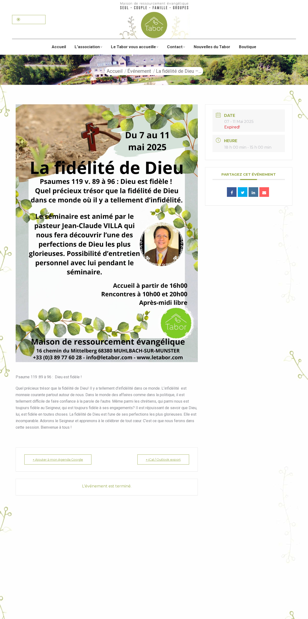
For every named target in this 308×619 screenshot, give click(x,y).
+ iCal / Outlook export (163, 459)
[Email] (264, 192)
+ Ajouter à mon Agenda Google (58, 459)
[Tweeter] (242, 192)
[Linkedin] (253, 192)
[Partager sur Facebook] (232, 192)
